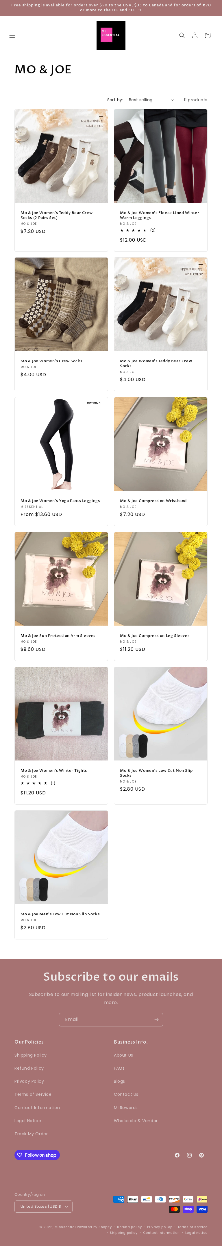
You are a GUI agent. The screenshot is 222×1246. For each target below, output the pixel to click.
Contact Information (37, 1108)
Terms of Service (33, 1094)
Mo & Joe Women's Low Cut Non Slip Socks (156, 773)
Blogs (119, 1081)
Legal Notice (27, 1121)
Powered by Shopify (94, 1227)
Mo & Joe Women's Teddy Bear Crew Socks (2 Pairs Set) (56, 215)
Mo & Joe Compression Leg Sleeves (154, 635)
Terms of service (192, 1227)
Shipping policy (124, 1232)
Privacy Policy (29, 1081)
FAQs (119, 1068)
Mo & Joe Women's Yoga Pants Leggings (60, 501)
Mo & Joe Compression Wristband (153, 501)
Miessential (65, 1227)
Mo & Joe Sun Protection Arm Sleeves (58, 635)
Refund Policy (29, 1068)
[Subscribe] (156, 1019)
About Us (123, 1055)
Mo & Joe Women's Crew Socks (51, 361)
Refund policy (129, 1227)
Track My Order (31, 1134)
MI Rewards (126, 1108)
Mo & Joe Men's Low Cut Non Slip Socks (60, 914)
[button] (12, 35)
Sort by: (115, 100)
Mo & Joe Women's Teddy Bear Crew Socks (156, 364)
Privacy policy (159, 1227)
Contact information (161, 1232)
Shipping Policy (30, 1055)
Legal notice (196, 1232)
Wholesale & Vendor (136, 1121)
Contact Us (126, 1094)
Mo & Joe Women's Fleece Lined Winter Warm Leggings (159, 215)
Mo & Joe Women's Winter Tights (54, 770)
